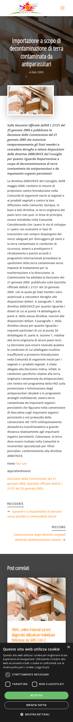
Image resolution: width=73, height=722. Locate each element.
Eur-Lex (21, 463)
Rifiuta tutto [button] (36, 705)
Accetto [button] (36, 695)
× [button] (68, 647)
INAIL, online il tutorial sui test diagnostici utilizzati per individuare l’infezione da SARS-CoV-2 (33, 635)
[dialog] (36, 682)
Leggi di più (42, 667)
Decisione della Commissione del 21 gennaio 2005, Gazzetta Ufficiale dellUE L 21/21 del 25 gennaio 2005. (34, 483)
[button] (36, 714)
